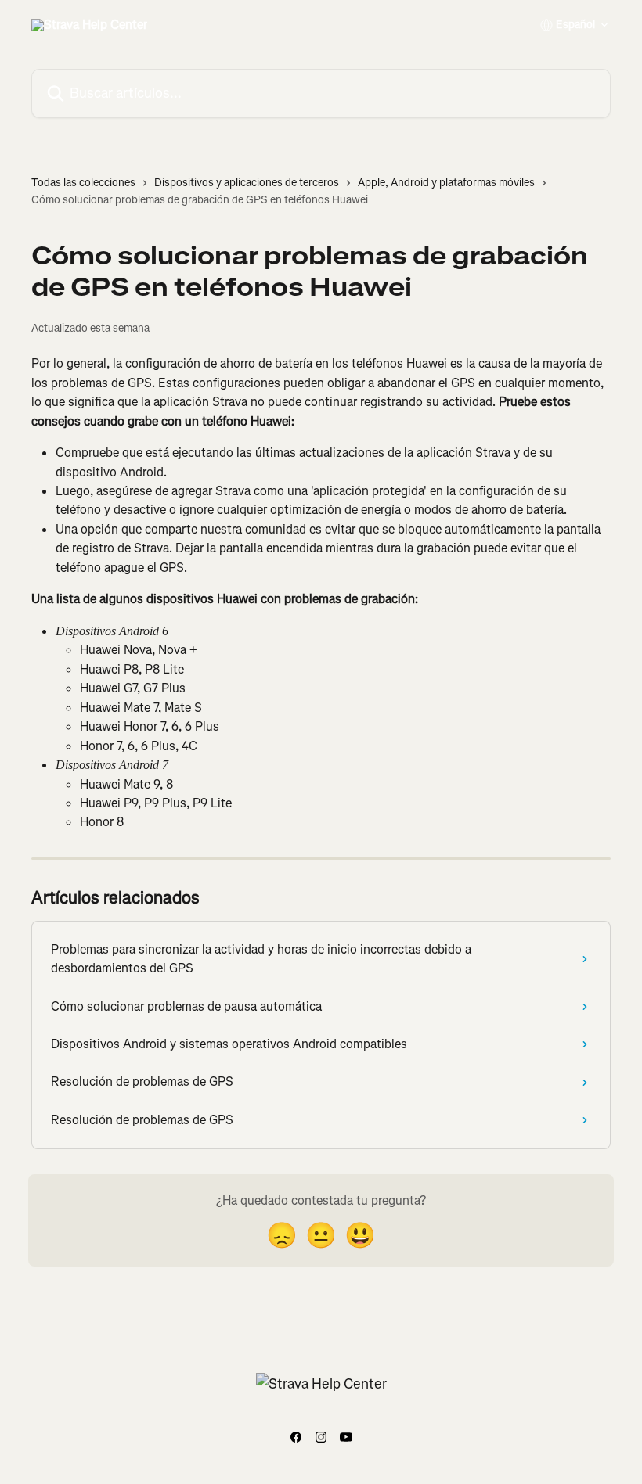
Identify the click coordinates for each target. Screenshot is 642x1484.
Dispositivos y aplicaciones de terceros (246, 182)
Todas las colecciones (83, 182)
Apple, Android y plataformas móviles (446, 182)
